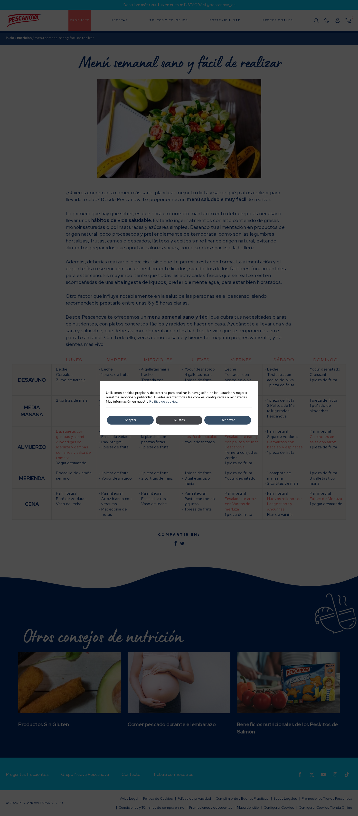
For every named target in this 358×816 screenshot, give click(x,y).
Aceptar (130, 420)
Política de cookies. (163, 401)
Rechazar (228, 420)
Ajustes (179, 420)
